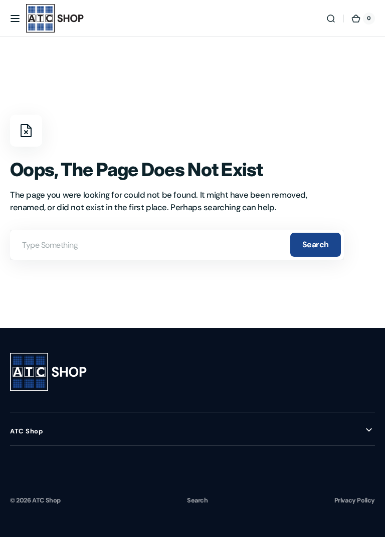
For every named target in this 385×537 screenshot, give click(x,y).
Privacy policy (354, 500)
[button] (15, 19)
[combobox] (177, 245)
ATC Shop (46, 500)
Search (315, 244)
